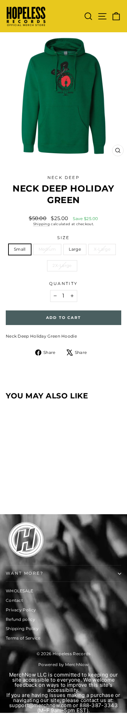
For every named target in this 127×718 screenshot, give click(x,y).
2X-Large (61, 265)
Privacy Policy (21, 609)
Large (75, 249)
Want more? (24, 573)
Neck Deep (63, 177)
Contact (14, 600)
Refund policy (20, 619)
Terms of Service (23, 638)
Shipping (41, 224)
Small (20, 249)
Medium (47, 249)
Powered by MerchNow (63, 664)
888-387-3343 (99, 705)
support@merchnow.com (40, 705)
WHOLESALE (20, 590)
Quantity (63, 283)
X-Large (102, 249)
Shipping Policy (22, 628)
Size (63, 237)
